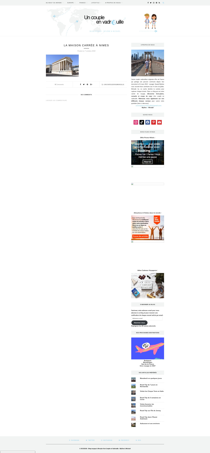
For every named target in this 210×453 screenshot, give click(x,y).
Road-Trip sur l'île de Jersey (150, 410)
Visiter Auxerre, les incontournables (147, 405)
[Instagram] (136, 122)
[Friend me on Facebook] (147, 122)
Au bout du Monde (54, 2)
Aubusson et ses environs (150, 423)
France (82, 2)
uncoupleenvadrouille (114, 84)
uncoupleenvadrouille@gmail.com (148, 105)
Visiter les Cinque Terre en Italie (152, 391)
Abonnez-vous (139, 323)
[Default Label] (141, 122)
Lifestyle (95, 2)
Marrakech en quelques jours (151, 378)
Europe (70, 2)
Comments (59, 84)
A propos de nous (113, 2)
